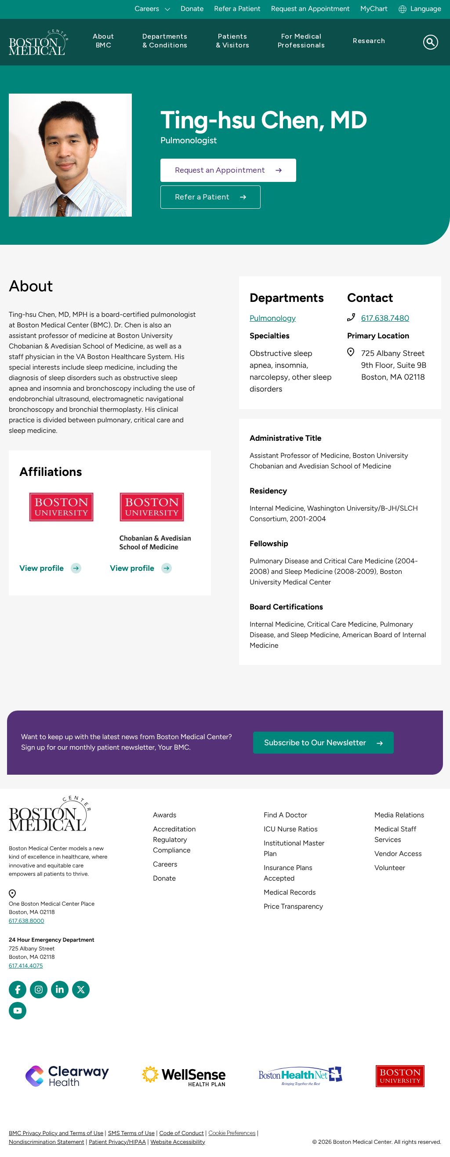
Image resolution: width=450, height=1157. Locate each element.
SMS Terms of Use (131, 1133)
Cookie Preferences (231, 1133)
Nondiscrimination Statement (46, 1142)
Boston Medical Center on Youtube (17, 1010)
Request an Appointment (310, 8)
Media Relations (399, 815)
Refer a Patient (237, 8)
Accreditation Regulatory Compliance (174, 839)
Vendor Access (398, 853)
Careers (165, 864)
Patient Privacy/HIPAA (117, 1142)
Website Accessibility (178, 1142)
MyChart (374, 8)
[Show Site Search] (430, 42)
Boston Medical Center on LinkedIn (60, 989)
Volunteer (389, 867)
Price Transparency (293, 906)
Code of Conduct (182, 1133)
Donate (192, 8)
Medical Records (290, 892)
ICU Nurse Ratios (291, 829)
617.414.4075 (26, 966)
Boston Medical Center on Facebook (17, 989)
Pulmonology (273, 318)
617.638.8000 (26, 921)
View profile (41, 568)
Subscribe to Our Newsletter (315, 742)
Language (425, 8)
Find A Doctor (285, 815)
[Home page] (50, 829)
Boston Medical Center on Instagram (38, 989)
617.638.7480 (385, 318)
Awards (164, 815)
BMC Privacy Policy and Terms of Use (56, 1133)
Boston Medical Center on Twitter (81, 989)
